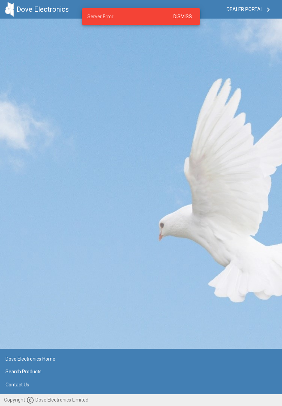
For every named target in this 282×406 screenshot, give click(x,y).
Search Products (24, 372)
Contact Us (17, 384)
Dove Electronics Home (30, 359)
